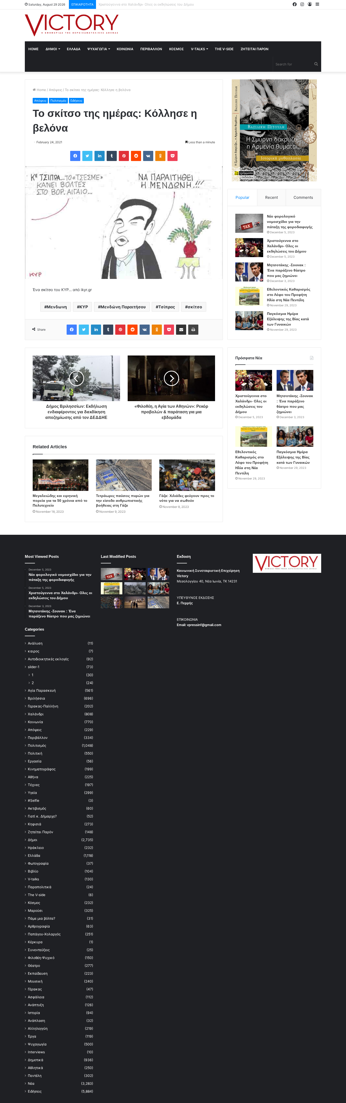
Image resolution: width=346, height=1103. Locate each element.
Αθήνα (33, 777)
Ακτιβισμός (37, 808)
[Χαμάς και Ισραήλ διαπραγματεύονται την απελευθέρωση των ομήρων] (135, 588)
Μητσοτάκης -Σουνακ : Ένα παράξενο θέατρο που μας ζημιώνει (149, 4)
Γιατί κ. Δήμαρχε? (42, 816)
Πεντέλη (35, 1076)
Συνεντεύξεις (39, 950)
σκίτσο (195, 306)
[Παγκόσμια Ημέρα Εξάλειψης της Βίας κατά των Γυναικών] (249, 320)
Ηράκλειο (36, 848)
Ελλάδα (34, 855)
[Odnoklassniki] (160, 156)
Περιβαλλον (151, 49)
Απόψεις (55, 90)
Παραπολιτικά (39, 887)
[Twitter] (87, 156)
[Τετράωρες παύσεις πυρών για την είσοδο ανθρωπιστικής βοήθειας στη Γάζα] (124, 475)
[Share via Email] (181, 330)
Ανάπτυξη (36, 1005)
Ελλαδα (73, 49)
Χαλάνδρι (36, 714)
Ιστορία (34, 1013)
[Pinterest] (124, 156)
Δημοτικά (35, 1060)
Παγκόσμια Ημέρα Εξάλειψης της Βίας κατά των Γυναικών (288, 319)
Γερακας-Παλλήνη (43, 706)
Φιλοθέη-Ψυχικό (41, 958)
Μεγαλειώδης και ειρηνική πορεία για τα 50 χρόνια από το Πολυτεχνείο (60, 500)
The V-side (224, 49)
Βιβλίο (33, 871)
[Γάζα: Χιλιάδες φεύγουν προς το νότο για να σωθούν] (187, 475)
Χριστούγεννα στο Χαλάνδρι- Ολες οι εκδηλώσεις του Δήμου (286, 246)
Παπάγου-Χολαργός (44, 934)
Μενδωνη (57, 306)
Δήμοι (32, 840)
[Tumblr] (112, 156)
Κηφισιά (34, 824)
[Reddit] (136, 156)
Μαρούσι (35, 911)
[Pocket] (172, 156)
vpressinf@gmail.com (204, 625)
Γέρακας (35, 989)
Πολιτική (35, 753)
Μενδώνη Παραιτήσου (123, 306)
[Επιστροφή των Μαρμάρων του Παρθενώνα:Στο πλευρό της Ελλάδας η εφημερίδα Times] (135, 602)
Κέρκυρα (35, 942)
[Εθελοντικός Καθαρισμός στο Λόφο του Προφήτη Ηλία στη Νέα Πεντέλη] (249, 296)
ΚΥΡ (84, 306)
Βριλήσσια (36, 698)
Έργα (32, 1036)
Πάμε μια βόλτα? (41, 918)
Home (33, 49)
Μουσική (35, 981)
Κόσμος (34, 903)
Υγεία (32, 793)
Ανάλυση (35, 643)
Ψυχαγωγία (37, 1044)
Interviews (36, 1052)
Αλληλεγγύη (38, 1028)
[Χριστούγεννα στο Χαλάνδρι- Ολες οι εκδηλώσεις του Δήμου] (249, 247)
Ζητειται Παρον (254, 49)
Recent (271, 197)
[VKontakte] (148, 156)
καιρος (33, 651)
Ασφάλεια (36, 997)
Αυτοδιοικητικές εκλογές (48, 659)
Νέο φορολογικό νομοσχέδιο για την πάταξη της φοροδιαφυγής (290, 221)
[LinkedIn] (99, 156)
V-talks (198, 49)
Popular (242, 197)
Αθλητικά (35, 1068)
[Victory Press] (72, 25)
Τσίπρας (166, 306)
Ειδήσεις (76, 100)
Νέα (31, 1083)
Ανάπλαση (36, 1021)
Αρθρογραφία (39, 926)
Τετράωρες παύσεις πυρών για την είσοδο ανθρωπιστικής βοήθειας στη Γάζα (122, 500)
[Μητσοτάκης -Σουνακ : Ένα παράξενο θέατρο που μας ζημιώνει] (249, 271)
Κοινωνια (125, 49)
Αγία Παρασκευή (42, 690)
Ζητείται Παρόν (40, 832)
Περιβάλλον (38, 738)
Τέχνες (34, 785)
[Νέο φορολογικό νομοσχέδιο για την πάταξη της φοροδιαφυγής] (249, 223)
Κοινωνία (35, 722)
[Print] (193, 330)
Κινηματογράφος (41, 769)
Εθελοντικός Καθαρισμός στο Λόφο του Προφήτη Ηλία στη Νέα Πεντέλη (288, 294)
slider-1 (33, 667)
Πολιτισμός (58, 100)
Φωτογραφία (38, 863)
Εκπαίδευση (38, 973)
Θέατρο (34, 966)
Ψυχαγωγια (97, 49)
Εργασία (35, 761)
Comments (303, 197)
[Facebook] (75, 156)
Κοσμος (176, 49)
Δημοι (51, 49)
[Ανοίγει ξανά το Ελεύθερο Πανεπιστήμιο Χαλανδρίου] (111, 602)
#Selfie (33, 800)
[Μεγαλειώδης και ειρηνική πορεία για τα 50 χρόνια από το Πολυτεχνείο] (60, 475)
